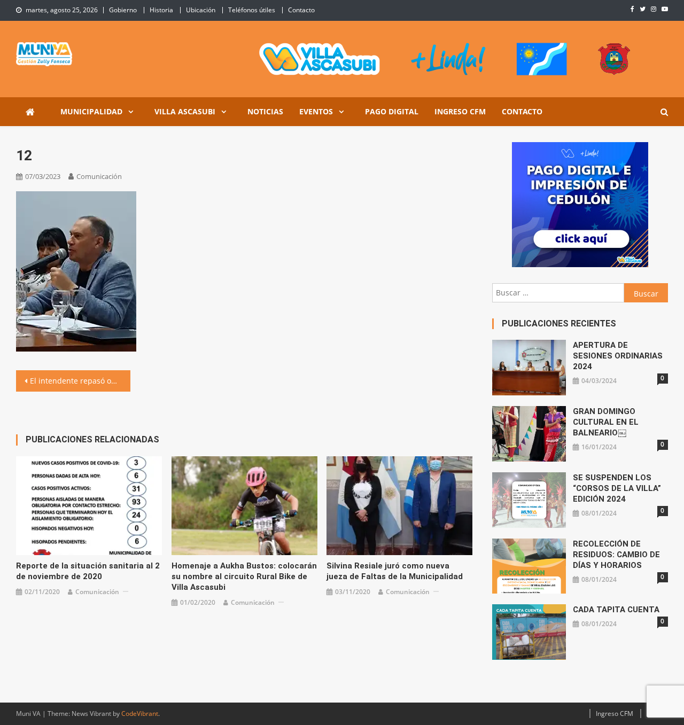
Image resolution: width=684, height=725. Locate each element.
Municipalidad (91, 111)
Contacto (301, 9)
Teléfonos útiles (251, 9)
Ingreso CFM (460, 111)
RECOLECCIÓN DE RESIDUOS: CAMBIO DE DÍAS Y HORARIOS (616, 554)
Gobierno (123, 9)
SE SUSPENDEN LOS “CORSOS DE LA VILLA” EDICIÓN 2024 (617, 488)
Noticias (265, 111)
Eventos (316, 111)
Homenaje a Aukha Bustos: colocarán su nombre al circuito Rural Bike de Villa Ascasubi (244, 576)
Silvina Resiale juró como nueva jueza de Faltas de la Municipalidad (395, 571)
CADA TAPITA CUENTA (616, 609)
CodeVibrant (139, 713)
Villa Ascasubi (184, 111)
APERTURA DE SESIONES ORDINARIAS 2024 (618, 355)
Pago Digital (391, 111)
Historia (161, 9)
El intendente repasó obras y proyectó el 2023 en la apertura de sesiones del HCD (80, 381)
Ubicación (200, 9)
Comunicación (99, 176)
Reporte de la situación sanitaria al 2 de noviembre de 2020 (88, 571)
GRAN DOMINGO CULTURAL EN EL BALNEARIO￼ (606, 422)
